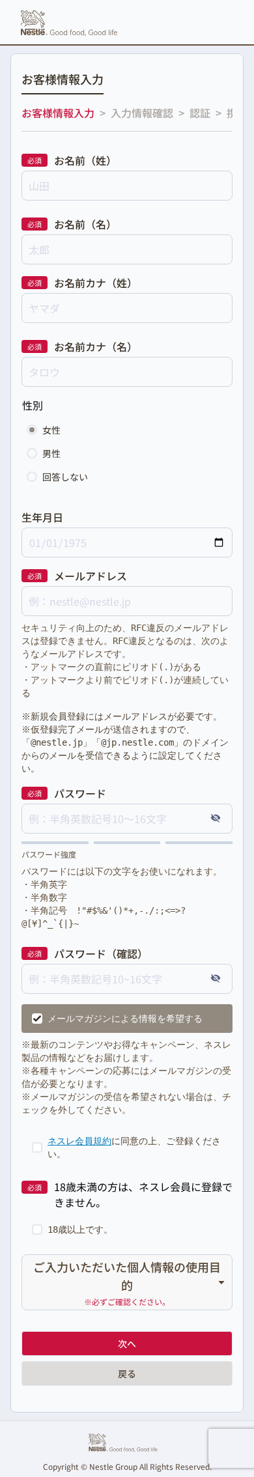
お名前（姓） (85, 160)
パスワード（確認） (101, 953)
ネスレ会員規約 (79, 1141)
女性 (51, 429)
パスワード (80, 793)
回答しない (65, 476)
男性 (51, 453)
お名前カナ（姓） (95, 282)
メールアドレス (90, 576)
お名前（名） (85, 224)
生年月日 (42, 517)
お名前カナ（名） (95, 346)
